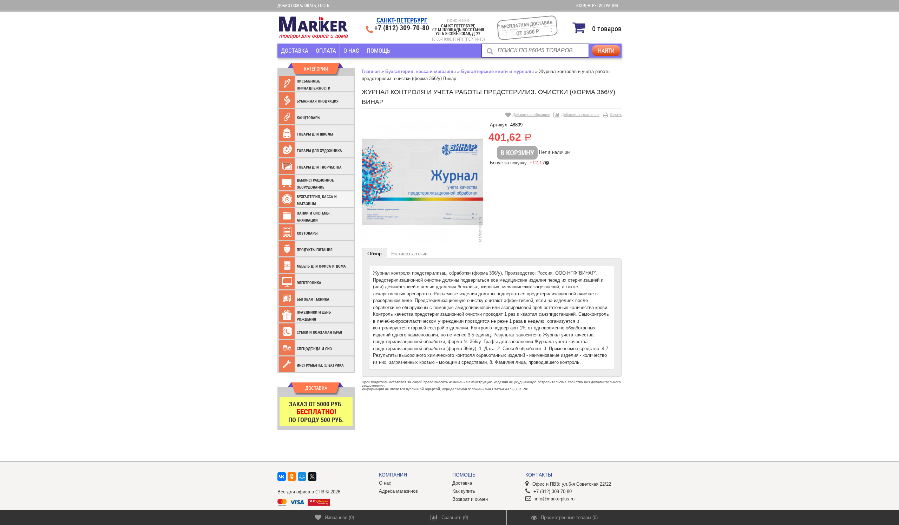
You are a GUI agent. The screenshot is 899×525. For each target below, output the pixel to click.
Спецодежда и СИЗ (314, 348)
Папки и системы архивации (313, 216)
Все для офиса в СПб (300, 491)
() (339, 517)
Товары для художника (319, 150)
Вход (582, 5)
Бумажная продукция (318, 101)
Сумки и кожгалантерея (319, 332)
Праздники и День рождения (314, 315)
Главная (371, 71)
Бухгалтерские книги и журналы (497, 71)
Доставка (294, 50)
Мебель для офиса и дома (321, 266)
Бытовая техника (313, 299)
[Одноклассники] (292, 476)
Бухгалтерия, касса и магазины (317, 200)
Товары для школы (315, 134)
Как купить (463, 491)
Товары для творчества (319, 167)
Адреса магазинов (398, 491)
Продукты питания (315, 249)
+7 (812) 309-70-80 (401, 28)
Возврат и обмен (470, 499)
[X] (312, 476)
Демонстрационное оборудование (315, 183)
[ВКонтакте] (281, 476)
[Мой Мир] (302, 476)
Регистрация (605, 5)
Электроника (309, 282)
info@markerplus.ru (555, 498)
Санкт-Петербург (401, 21)
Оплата (326, 50)
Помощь (378, 50)
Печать (616, 114)
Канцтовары (308, 117)
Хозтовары (307, 233)
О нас (351, 50)
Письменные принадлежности (313, 84)
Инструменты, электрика (320, 365)
